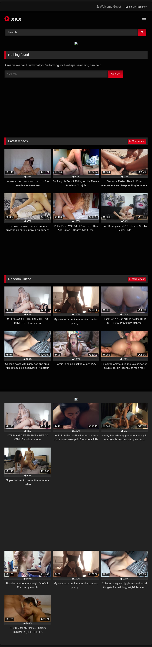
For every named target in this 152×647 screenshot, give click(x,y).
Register (142, 6)
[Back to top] (140, 636)
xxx (15, 18)
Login (128, 6)
